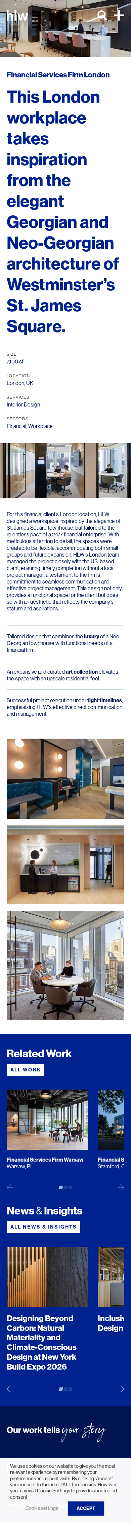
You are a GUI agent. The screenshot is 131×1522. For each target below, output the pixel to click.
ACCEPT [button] (86, 1508)
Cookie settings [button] (42, 1508)
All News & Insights (43, 1227)
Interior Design (23, 404)
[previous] (10, 1187)
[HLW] (17, 15)
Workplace (40, 426)
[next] (121, 1187)
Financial (16, 426)
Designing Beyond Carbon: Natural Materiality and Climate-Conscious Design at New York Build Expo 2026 (42, 1343)
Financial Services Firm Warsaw (45, 1160)
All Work (25, 1070)
